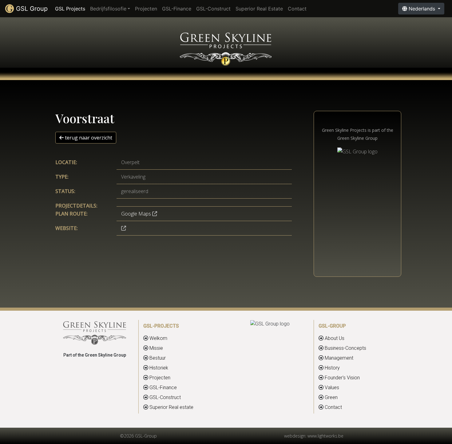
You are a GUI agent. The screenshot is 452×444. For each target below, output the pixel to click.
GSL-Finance (176, 9)
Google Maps (136, 213)
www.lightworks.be (325, 436)
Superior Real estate (171, 407)
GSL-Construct (213, 9)
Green (331, 397)
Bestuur (157, 358)
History (332, 368)
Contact (297, 9)
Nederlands (422, 9)
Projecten (146, 9)
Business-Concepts (345, 348)
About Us (334, 338)
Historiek (158, 368)
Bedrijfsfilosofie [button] (108, 9)
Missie (156, 348)
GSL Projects (71, 8)
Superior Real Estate (259, 9)
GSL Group (31, 8)
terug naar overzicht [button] (88, 137)
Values (332, 387)
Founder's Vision (342, 378)
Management (339, 358)
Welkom (158, 338)
